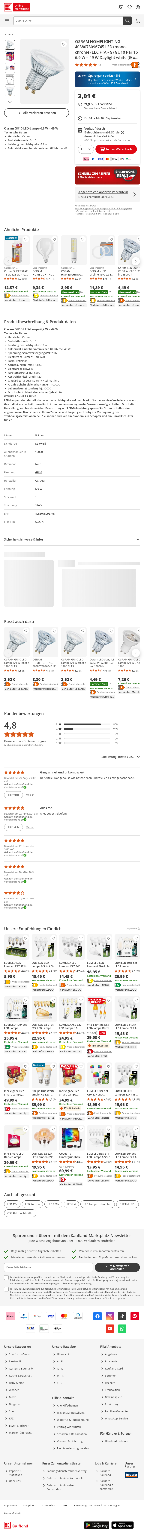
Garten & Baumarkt (21, 1368)
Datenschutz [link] (49, 1505)
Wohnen (14, 1390)
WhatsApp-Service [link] (116, 1418)
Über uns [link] (15, 1481)
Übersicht (63, 1354)
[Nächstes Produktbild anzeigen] (10, 102)
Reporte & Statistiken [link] (15, 1473)
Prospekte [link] (111, 1361)
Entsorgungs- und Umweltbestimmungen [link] (97, 1505)
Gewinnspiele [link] (113, 1397)
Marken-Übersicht (20, 1432)
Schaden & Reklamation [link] (72, 1434)
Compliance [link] (29, 1505)
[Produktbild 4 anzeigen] (10, 80)
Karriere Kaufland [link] (105, 1473)
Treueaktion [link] (112, 1390)
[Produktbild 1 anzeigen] (10, 45)
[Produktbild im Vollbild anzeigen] (44, 71)
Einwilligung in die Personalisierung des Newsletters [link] (75, 1292)
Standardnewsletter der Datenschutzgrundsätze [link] (65, 1280)
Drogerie (14, 1404)
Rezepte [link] (110, 1383)
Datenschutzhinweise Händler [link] (66, 1478)
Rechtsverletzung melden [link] (73, 1448)
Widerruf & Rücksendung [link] (73, 1420)
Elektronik (15, 1361)
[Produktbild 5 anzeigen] (10, 91)
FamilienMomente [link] (116, 1411)
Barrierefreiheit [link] (12, 1513)
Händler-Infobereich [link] (117, 1441)
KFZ (11, 1418)
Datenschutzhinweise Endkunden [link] (60, 1487)
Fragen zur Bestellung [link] (71, 1412)
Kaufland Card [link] (114, 1368)
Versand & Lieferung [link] (70, 1441)
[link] (120, 7)
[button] (87, 724)
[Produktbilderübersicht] (10, 71)
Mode (12, 1397)
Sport (12, 1411)
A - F (59, 1361)
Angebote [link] (111, 1354)
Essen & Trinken (19, 1425)
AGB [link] (65, 1505)
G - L (60, 1368)
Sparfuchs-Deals (19, 1354)
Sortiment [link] (111, 1375)
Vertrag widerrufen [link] (69, 1427)
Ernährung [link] (111, 1404)
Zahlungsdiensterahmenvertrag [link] (67, 1471)
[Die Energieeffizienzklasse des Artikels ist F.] (135, 65)
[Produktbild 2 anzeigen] (10, 56)
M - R (60, 1375)
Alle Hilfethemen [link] (67, 1405)
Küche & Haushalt (20, 1375)
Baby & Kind (16, 1383)
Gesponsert (9, 268)
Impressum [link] (10, 1505)
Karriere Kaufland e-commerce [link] (107, 1485)
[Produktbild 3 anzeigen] (10, 68)
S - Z (59, 1383)
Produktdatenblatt (20, 295)
